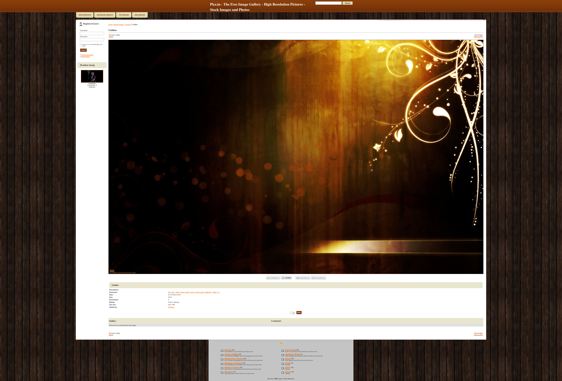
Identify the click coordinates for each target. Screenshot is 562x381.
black (187, 292)
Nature (287, 359)
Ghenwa (171, 307)
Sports (287, 372)
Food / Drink (290, 350)
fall (169, 292)
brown (182, 292)
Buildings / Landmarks (233, 363)
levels (192, 292)
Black (111, 37)
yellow (177, 292)
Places (287, 367)
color (172, 292)
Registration (85, 56)
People (288, 363)
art (219, 292)
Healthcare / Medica (292, 354)
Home (110, 24)
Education (228, 372)
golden (214, 292)
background (199, 292)
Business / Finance (232, 367)
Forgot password (87, 55)
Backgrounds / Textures (122, 24)
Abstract (228, 350)
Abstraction (478, 37)
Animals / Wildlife (231, 354)
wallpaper (208, 292)
